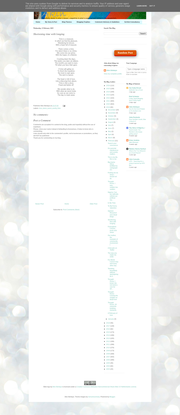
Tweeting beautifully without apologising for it (113, 272)
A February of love (112, 314)
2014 (108, 335)
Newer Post (39, 204)
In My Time (112, 203)
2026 (108, 86)
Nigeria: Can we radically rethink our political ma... (113, 196)
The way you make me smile (112, 255)
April (110, 134)
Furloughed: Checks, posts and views (112, 229)
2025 (108, 89)
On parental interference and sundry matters (113, 151)
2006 (108, 360)
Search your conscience (113, 144)
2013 (108, 338)
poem (50, 108)
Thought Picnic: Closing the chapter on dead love (113, 296)
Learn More (142, 6)
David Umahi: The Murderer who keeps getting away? (135, 132)
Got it (152, 6)
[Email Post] (63, 106)
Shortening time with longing (48, 34)
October (111, 116)
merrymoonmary (94, 397)
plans (45, 108)
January (111, 319)
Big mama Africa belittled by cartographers (113, 166)
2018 (108, 323)
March (110, 138)
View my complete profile (113, 74)
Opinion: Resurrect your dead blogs (112, 214)
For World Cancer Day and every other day (113, 263)
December (112, 110)
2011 (108, 344)
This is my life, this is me (113, 158)
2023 (108, 95)
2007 (108, 357)
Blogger (112, 397)
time (59, 108)
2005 (108, 363)
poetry (54, 108)
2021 (108, 101)
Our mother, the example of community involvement (113, 240)
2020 (108, 104)
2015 (108, 332)
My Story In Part (51, 22)
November (112, 113)
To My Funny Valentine (112, 207)
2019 (108, 107)
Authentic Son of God (136, 90)
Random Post (125, 52)
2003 (108, 369)
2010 (108, 348)
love (40, 108)
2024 (108, 92)
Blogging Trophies (83, 22)
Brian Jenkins (134, 140)
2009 (108, 351)
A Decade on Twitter (112, 249)
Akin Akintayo (111, 70)
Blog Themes (67, 22)
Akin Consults (134, 159)
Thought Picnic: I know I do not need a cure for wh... (112, 284)
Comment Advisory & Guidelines (107, 22)
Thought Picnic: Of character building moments (112, 306)
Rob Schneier (134, 96)
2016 (108, 329)
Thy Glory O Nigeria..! (137, 128)
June (110, 128)
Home (38, 22)
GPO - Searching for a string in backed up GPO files (137, 163)
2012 (108, 341)
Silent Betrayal (133, 142)
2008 (108, 354)
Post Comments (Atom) (71, 210)
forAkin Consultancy (132, 22)
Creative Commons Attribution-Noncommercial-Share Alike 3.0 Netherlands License (106, 387)
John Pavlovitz (134, 117)
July (109, 125)
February (111, 141)
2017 (108, 326)
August (110, 122)
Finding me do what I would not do (113, 175)
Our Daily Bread (135, 88)
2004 (108, 366)
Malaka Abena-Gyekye (137, 149)
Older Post (93, 204)
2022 (108, 98)
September (112, 119)
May (109, 131)
